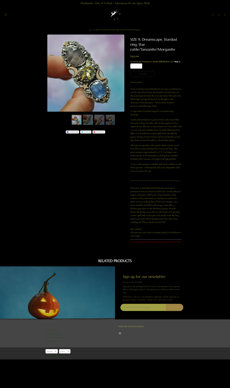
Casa (90, 30)
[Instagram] (120, 333)
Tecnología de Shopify (64, 356)
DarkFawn (53, 356)
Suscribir (175, 307)
